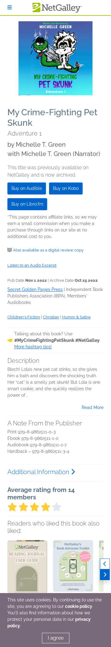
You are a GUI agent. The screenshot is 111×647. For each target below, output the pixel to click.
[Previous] (105, 564)
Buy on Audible (26, 188)
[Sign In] (9, 7)
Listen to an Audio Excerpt (31, 265)
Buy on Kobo (66, 188)
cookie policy (78, 606)
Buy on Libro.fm (27, 204)
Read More (93, 407)
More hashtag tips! (33, 346)
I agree (56, 638)
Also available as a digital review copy (48, 250)
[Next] (105, 574)
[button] (27, 572)
